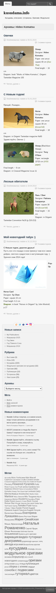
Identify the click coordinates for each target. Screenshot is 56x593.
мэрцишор (18, 556)
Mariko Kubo (34, 494)
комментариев (15, 406)
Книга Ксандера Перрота (15, 425)
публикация (32, 563)
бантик (30, 531)
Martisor (9, 496)
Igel (26, 491)
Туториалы (11, 374)
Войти (9, 400)
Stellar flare (39, 503)
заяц (41, 541)
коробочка (29, 544)
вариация (12, 537)
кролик (37, 544)
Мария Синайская (27, 519)
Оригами (10, 369)
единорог (35, 541)
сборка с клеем (18, 566)
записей (12, 403)
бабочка (24, 531)
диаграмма (13, 541)
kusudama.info (16, 13)
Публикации (12, 372)
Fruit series (23, 487)
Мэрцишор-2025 (13, 338)
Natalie (9, 417)
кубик (7, 549)
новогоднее (11, 560)
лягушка (38, 549)
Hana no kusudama (26, 489)
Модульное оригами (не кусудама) (21, 366)
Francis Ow (13, 487)
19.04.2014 (32, 186)
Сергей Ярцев (31, 529)
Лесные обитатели (16, 181)
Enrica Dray (22, 482)
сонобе (10, 570)
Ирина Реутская (24, 516)
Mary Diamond (19, 496)
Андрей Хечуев (33, 510)
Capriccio (8, 480)
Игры (9, 360)
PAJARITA (23, 499)
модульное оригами (24, 553)
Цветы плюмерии (13, 445)
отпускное (10, 563)
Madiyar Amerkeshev (20, 494)
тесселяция (10, 574)
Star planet (30, 503)
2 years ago (30, 435)
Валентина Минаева (13, 513)
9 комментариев (44, 188)
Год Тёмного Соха (14, 343)
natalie (22, 40)
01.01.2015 (32, 99)
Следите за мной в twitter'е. (20, 324)
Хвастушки (11, 377)
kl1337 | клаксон (13, 430)
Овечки (8, 35)
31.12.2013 (32, 242)
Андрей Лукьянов (19, 510)
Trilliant (13, 508)
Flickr (27, 324)
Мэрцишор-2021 (12, 465)
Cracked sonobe (32, 480)
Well (8, 450)
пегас (17, 564)
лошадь (31, 549)
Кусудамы (11, 363)
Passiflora (31, 499)
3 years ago (24, 445)
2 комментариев (44, 43)
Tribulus (7, 508)
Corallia (23, 480)
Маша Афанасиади (14, 524)
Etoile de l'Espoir (35, 482)
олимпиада (23, 561)
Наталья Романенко (22, 525)
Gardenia (32, 487)
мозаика (8, 557)
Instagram (30, 324)
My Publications (13, 335)
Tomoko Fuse (25, 505)
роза (6, 567)
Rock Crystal (32, 501)
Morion (15, 499)
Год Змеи (10, 340)
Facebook (23, 324)
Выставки (11, 357)
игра (16, 544)
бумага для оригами (27, 534)
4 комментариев (44, 101)
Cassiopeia (16, 480)
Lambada (31, 491)
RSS (16, 324)
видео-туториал (30, 537)
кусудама (18, 548)
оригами (35, 560)
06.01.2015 (32, 40)
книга (22, 544)
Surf (6, 506)
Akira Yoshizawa (18, 478)
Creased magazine (11, 482)
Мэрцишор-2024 (13, 346)
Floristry (8, 484)
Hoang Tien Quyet (18, 491)
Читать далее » (13, 84)
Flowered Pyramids (23, 484)
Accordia (8, 478)
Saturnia (24, 503)
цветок (34, 573)
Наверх (51, 589)
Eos (28, 482)
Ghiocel (16, 489)
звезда (9, 544)
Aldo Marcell (30, 478)
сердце (31, 566)
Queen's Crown (21, 501)
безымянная (11, 533)
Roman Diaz (10, 503)
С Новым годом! (14, 94)
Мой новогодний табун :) (19, 237)
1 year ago (29, 425)
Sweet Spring (12, 506)
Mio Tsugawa (30, 496)
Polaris (12, 501)
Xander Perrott (22, 508)
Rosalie (17, 503)
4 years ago (23, 465)
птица (22, 563)
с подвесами (24, 570)
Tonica (34, 506)
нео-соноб (28, 557)
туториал (22, 574)
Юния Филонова (12, 531)
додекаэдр (26, 541)
